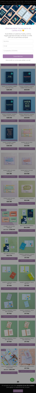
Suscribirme (18, 56)
